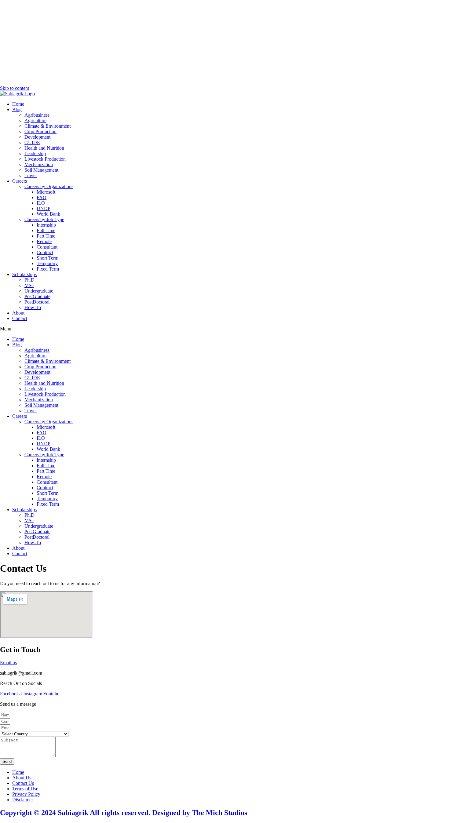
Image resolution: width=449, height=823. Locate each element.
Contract (45, 252)
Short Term (47, 257)
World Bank (48, 214)
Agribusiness (36, 115)
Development (37, 137)
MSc (29, 285)
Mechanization (38, 164)
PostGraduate (37, 296)
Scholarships (24, 274)
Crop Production (40, 131)
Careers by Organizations (48, 186)
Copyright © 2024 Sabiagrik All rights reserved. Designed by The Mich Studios (123, 813)
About (18, 312)
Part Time (46, 236)
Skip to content (14, 88)
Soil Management (41, 170)
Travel (30, 175)
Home (18, 104)
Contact (19, 318)
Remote (44, 241)
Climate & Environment (47, 126)
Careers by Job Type (44, 219)
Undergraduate (38, 290)
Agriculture (35, 120)
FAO (41, 197)
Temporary (47, 263)
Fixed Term (48, 268)
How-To (32, 307)
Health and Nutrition (44, 148)
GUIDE (32, 142)
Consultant (47, 246)
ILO (41, 203)
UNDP (43, 208)
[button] (224, 329)
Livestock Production (45, 159)
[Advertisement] (224, 43)
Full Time (46, 230)
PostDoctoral (36, 301)
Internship (46, 225)
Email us (8, 662)
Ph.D (29, 279)
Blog (17, 109)
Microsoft (46, 192)
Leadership (35, 153)
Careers (19, 181)
